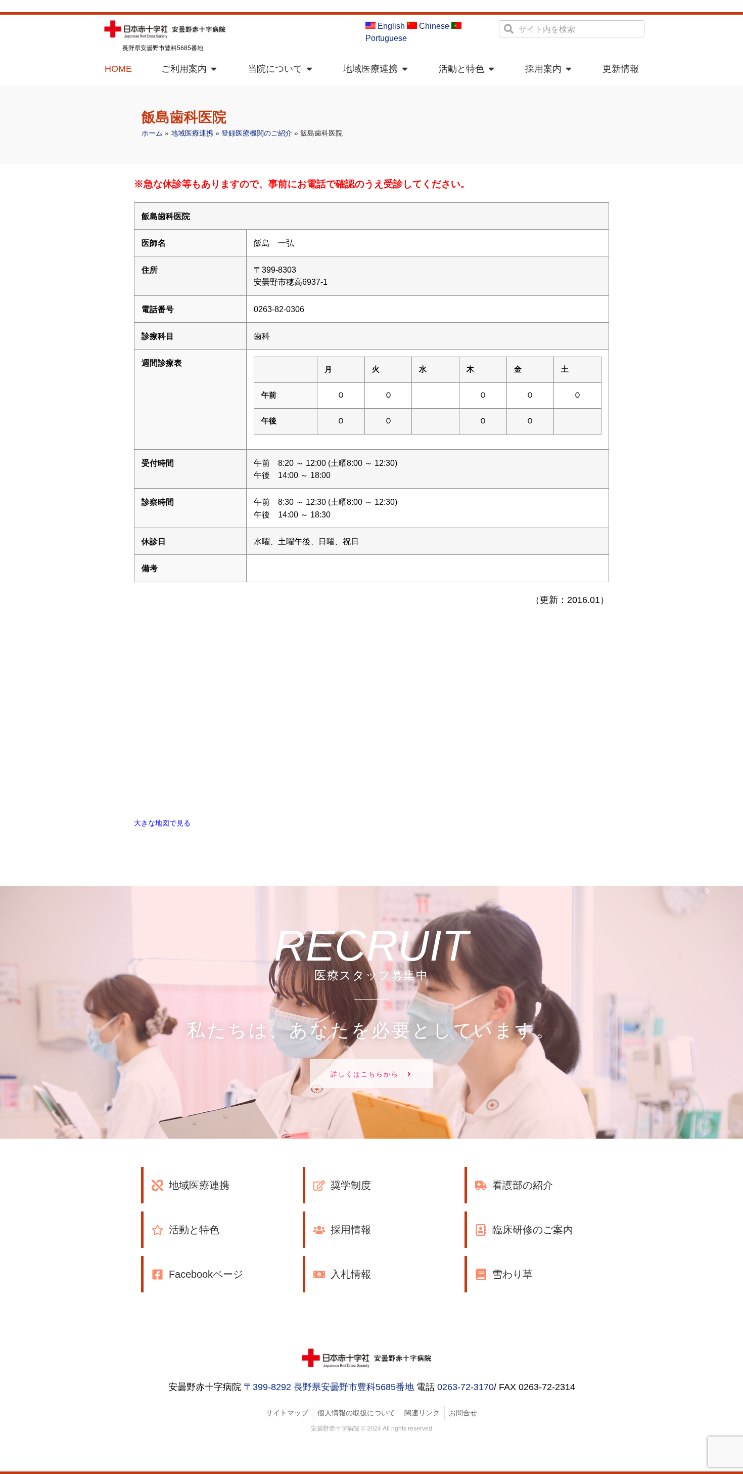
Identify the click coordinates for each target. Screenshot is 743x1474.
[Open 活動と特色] (491, 69)
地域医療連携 (192, 133)
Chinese (433, 26)
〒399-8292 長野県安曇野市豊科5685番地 (329, 1387)
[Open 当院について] (309, 69)
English (390, 26)
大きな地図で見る (162, 823)
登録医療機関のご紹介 (256, 133)
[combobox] (571, 28)
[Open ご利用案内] (213, 69)
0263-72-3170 (465, 1387)
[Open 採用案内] (568, 69)
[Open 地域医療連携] (404, 69)
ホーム (152, 133)
